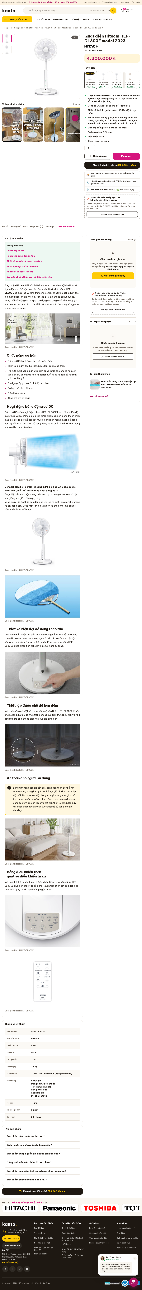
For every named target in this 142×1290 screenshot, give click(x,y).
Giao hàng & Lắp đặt (98, 1238)
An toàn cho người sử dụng (20, 271)
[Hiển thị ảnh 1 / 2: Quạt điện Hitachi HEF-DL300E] (7, 38)
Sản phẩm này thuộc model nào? (26, 1136)
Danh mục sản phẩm (17, 19)
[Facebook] (5, 1269)
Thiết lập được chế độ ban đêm (22, 266)
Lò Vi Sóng (66, 1244)
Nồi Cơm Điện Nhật (42, 1243)
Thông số (15, 226)
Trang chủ (7, 28)
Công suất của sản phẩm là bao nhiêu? (29, 1162)
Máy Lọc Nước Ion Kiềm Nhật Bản (44, 1249)
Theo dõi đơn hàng (110, 2)
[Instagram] (12, 1269)
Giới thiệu (75, 19)
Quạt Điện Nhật (52, 28)
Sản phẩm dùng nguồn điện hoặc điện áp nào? (33, 1153)
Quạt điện (10, 285)
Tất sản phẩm (43, 19)
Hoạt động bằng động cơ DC (21, 256)
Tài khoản (136, 2)
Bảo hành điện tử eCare (126, 1248)
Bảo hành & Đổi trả (97, 1228)
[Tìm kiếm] (113, 10)
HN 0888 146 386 (11, 1238)
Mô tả (5, 226)
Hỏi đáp (50, 226)
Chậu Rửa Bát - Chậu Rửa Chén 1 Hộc (72, 1256)
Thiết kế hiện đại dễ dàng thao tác (24, 261)
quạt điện (56, 285)
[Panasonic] (59, 1208)
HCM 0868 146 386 (12, 1246)
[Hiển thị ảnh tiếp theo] (75, 67)
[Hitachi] (20, 1208)
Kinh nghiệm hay (60, 19)
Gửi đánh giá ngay (114, 275)
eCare (86, 19)
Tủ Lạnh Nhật (39, 1233)
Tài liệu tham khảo (65, 226)
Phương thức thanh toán (99, 1243)
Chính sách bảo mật (97, 1233)
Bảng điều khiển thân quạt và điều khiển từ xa (29, 277)
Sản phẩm (18, 28)
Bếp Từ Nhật (39, 1228)
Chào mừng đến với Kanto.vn (14, 2)
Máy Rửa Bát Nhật (41, 1254)
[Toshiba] (100, 1208)
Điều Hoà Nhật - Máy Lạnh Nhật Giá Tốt (72, 1239)
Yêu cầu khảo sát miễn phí (112, 214)
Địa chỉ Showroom (92, 2)
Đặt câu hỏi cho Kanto (114, 356)
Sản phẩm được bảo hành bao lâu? (27, 1179)
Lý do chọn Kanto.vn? (102, 19)
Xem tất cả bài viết (99, 396)
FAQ (25, 226)
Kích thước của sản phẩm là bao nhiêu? (29, 1145)
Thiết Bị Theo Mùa (34, 28)
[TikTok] (20, 1269)
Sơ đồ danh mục (123, 1243)
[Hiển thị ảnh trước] (18, 67)
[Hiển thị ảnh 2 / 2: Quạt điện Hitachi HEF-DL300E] (7, 49)
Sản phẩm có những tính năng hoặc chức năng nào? (36, 1171)
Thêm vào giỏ (100, 156)
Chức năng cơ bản (16, 250)
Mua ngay (125, 2)
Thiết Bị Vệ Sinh (68, 1228)
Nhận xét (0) (36, 226)
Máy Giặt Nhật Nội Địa (43, 1238)
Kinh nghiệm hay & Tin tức (127, 1238)
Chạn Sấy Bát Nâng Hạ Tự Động (72, 1250)
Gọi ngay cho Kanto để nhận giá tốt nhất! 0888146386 (53, 2)
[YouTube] (27, 1269)
